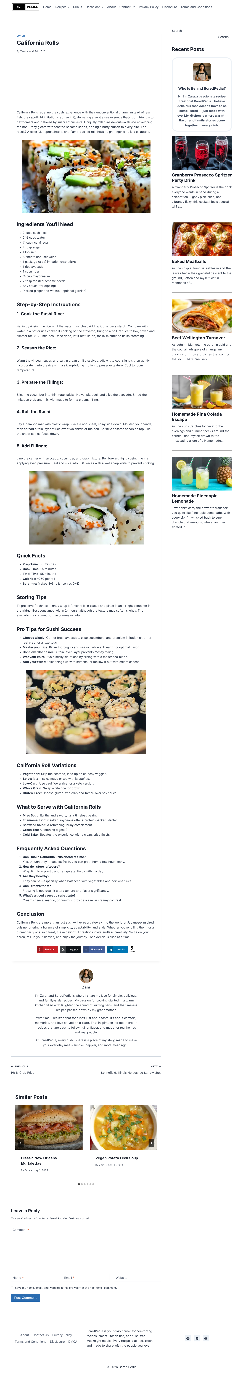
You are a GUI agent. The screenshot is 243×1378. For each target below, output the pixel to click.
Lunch (21, 35)
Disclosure (169, 7)
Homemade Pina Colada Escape (197, 417)
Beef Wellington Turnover (198, 337)
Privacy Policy (149, 7)
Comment (21, 1230)
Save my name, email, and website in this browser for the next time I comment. (66, 1287)
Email (69, 1277)
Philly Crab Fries (22, 1069)
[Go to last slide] (21, 1143)
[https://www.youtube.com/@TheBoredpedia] (206, 1338)
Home (47, 7)
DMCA (72, 1341)
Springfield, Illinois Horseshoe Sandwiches (131, 1069)
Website (121, 1277)
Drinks (77, 7)
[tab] (79, 1184)
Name (18, 1277)
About (111, 7)
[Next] (151, 1143)
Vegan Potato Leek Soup (116, 1158)
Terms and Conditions (196, 7)
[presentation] (49, 1127)
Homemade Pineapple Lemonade (195, 498)
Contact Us (127, 7)
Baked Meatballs (189, 261)
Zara (23, 51)
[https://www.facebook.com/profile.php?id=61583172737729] (188, 1338)
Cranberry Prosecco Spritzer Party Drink (202, 177)
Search (177, 30)
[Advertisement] (86, 84)
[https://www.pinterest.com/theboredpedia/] (197, 1338)
